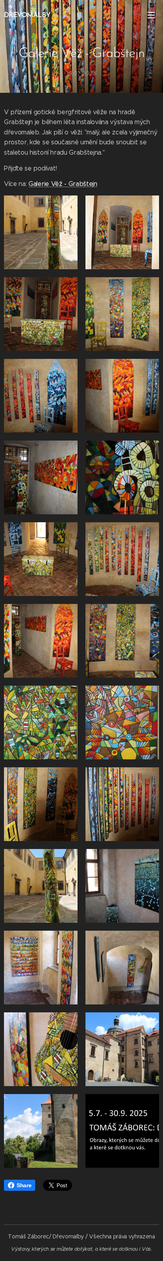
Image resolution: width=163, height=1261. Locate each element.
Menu (151, 15)
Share (24, 1185)
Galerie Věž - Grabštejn (62, 184)
